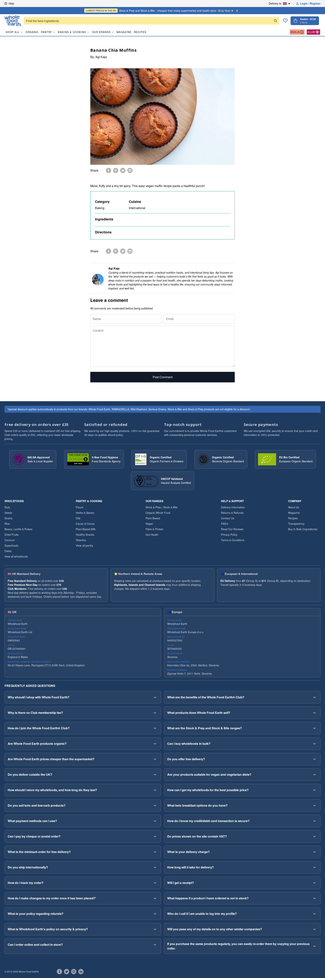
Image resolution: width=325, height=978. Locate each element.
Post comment (162, 377)
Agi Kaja (101, 57)
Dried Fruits (11, 534)
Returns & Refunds (232, 513)
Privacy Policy (229, 534)
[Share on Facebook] (108, 170)
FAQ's (224, 523)
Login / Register (310, 3)
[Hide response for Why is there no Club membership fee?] (155, 713)
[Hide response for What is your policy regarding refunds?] (155, 914)
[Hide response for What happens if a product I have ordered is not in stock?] (314, 898)
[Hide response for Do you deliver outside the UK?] (155, 775)
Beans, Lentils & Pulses (18, 529)
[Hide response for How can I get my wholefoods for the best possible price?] (314, 790)
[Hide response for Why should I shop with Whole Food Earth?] (155, 697)
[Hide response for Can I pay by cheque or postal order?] (155, 836)
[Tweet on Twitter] (122, 170)
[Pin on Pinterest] (115, 170)
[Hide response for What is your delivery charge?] (314, 852)
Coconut (9, 540)
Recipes (140, 32)
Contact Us (227, 518)
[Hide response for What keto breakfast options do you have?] (314, 805)
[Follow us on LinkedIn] (81, 971)
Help (11, 3)
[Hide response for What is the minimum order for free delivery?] (155, 852)
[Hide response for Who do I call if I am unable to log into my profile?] (314, 914)
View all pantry (84, 545)
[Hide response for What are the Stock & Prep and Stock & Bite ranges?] (314, 728)
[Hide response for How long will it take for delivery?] (314, 867)
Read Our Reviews (232, 529)
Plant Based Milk (86, 529)
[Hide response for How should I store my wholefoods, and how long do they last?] (155, 790)
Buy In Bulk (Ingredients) (302, 529)
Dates (8, 551)
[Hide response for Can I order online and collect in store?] (155, 945)
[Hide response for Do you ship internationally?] (155, 867)
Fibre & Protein (154, 529)
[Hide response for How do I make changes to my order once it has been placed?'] (155, 898)
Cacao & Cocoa (85, 523)
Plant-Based (153, 518)
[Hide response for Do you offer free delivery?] (314, 759)
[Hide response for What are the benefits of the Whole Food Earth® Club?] (314, 697)
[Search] (275, 21)
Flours (79, 507)
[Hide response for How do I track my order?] (155, 883)
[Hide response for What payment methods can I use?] (155, 821)
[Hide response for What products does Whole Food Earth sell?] (314, 713)
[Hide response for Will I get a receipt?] (314, 883)
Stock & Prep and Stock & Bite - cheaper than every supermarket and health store (158, 10)
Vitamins (81, 540)
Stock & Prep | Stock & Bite (162, 507)
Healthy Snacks (85, 534)
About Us (293, 507)
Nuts (7, 507)
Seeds (8, 513)
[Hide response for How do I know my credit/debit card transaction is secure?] (314, 821)
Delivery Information (233, 507)
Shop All (13, 32)
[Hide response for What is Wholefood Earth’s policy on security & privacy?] (155, 929)
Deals (295, 32)
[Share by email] (130, 170)
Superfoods (11, 545)
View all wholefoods (16, 556)
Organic (32, 32)
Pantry (46, 32)
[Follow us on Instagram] (73, 971)
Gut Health (152, 534)
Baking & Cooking (72, 32)
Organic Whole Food (158, 513)
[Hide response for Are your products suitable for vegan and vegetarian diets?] (314, 775)
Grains (8, 518)
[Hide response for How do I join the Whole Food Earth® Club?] (155, 728)
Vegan (149, 523)
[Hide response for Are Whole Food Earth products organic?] (155, 744)
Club (311, 32)
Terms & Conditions (232, 540)
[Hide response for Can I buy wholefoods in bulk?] (314, 744)
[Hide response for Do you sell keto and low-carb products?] (155, 805)
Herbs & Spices (85, 513)
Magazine (124, 32)
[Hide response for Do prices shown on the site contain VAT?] (314, 836)
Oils (78, 518)
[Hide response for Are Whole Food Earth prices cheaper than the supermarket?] (155, 759)
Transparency (296, 523)
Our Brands (101, 32)
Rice (7, 523)
